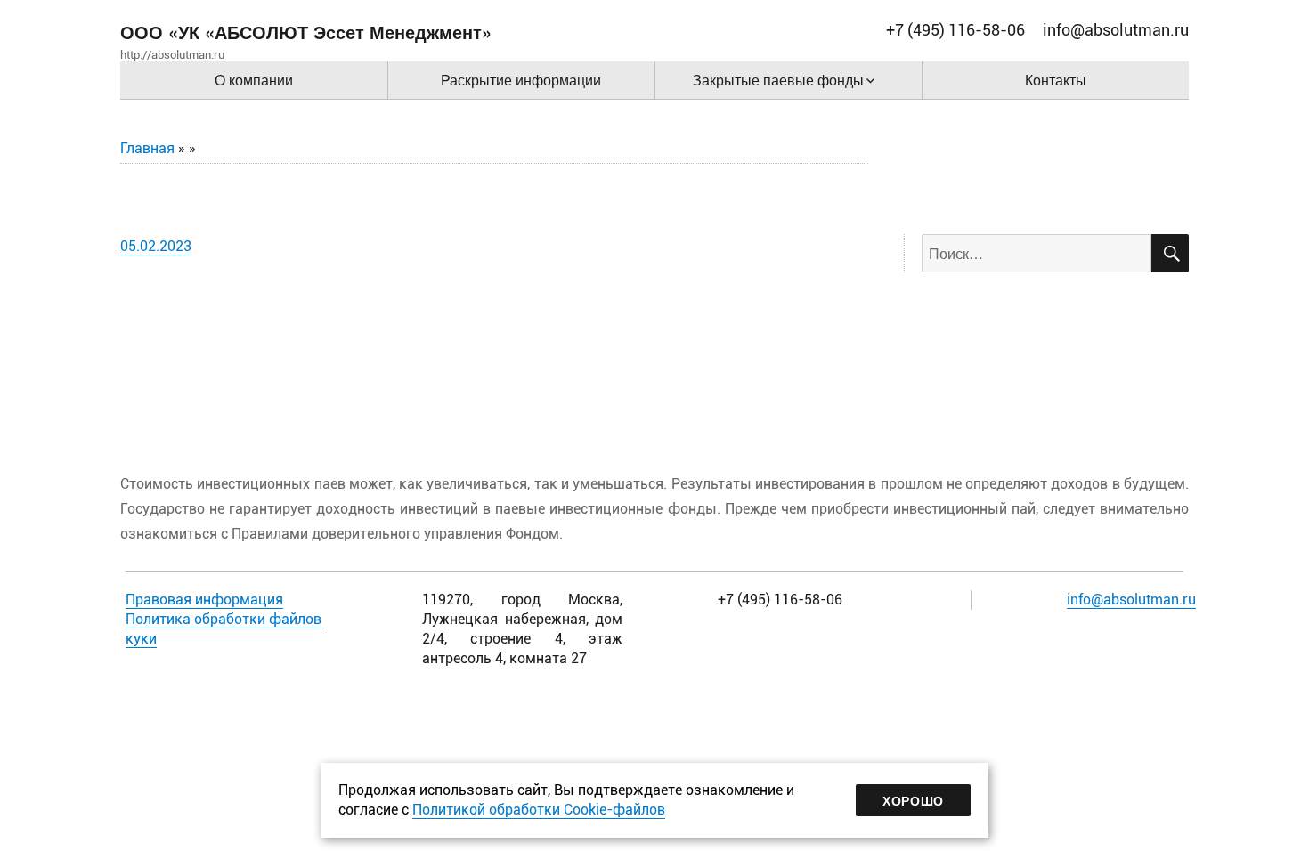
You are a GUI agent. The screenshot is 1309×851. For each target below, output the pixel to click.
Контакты (1055, 79)
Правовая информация (204, 599)
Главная (147, 148)
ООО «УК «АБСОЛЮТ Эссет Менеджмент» (306, 32)
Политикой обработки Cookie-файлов (538, 809)
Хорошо (913, 800)
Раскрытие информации (521, 79)
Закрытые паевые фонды (778, 79)
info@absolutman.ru (1131, 599)
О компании (254, 79)
